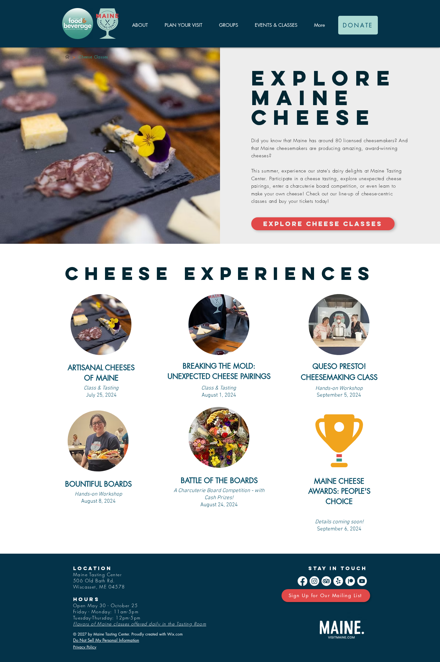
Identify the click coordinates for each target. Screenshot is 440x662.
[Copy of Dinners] (67, 57)
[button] (140, 25)
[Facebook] (302, 581)
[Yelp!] (338, 581)
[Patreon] (350, 581)
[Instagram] (314, 581)
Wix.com (175, 634)
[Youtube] (362, 581)
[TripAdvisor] (326, 581)
